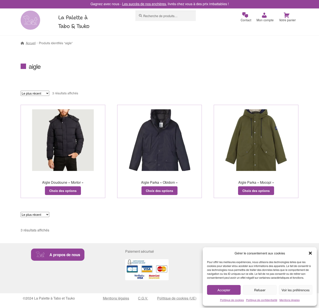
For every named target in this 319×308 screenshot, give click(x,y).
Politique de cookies (232, 300)
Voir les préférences (295, 290)
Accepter (223, 290)
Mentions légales (290, 300)
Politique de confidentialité (261, 300)
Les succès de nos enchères (144, 3)
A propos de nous (64, 254)
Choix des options (63, 190)
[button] (310, 253)
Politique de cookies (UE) (176, 298)
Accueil (31, 43)
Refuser (259, 290)
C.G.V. (143, 298)
